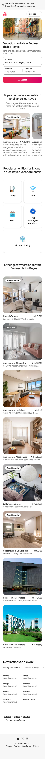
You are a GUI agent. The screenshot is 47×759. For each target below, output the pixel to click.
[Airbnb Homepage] (5, 14)
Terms (17, 746)
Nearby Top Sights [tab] (32, 667)
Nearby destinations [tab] (11, 667)
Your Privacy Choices (30, 746)
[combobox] (22, 62)
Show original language (25, 6)
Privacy (9, 746)
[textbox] (12, 71)
